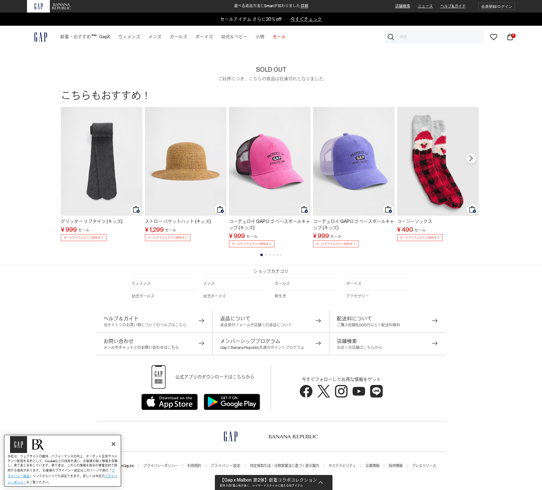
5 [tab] (277, 255)
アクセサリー (357, 296)
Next (471, 158)
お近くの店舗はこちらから (359, 347)
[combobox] (434, 37)
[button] (497, 6)
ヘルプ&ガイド (453, 6)
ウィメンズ (141, 284)
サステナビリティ (342, 466)
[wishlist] (493, 36)
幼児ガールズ (143, 296)
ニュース (425, 6)
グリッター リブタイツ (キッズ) (91, 221)
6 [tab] (281, 255)
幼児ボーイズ (214, 296)
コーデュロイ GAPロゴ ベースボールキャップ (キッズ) (269, 224)
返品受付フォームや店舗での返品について (256, 325)
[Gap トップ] (37, 37)
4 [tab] (273, 255)
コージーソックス (414, 221)
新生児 (280, 296)
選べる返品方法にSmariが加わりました (271, 6)
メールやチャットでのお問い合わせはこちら (141, 347)
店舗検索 (402, 6)
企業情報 (372, 466)
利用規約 (194, 466)
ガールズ (282, 284)
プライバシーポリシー (160, 466)
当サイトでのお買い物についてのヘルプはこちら (145, 325)
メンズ (209, 284)
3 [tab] (269, 255)
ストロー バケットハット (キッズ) (178, 221)
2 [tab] (266, 255)
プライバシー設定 (225, 466)
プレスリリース (424, 466)
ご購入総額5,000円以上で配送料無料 (368, 325)
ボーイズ (353, 284)
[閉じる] (113, 444)
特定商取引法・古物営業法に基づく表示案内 (284, 466)
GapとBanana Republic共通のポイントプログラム (262, 347)
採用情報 (395, 466)
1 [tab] (261, 255)
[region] (62, 461)
